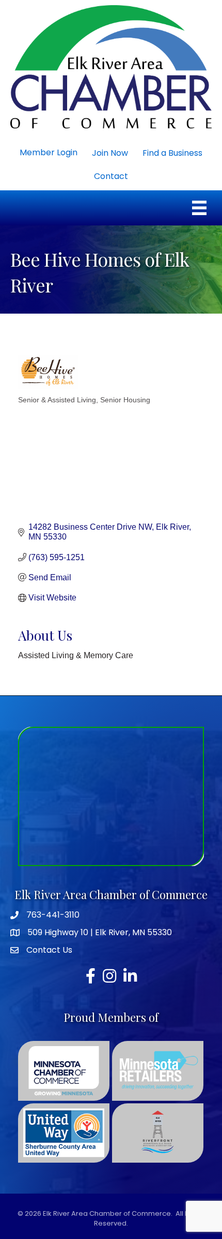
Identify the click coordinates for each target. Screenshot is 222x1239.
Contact (111, 176)
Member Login (48, 152)
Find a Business (172, 153)
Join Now (110, 153)
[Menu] (199, 207)
